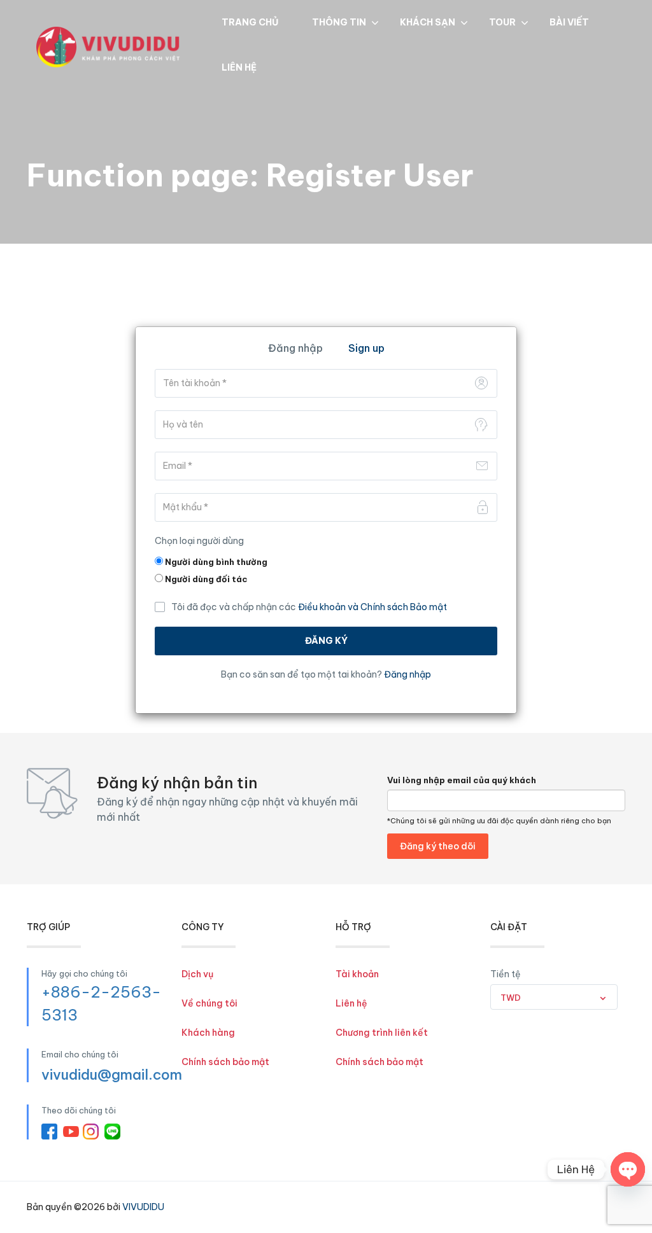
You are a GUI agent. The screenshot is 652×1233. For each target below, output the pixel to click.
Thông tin (339, 22)
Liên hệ (239, 67)
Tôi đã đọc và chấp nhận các (309, 607)
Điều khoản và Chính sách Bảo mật (372, 607)
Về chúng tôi (209, 1003)
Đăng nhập (295, 348)
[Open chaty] (628, 1169)
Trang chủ (250, 22)
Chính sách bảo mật (225, 1062)
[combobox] (554, 997)
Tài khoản (357, 974)
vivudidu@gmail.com (111, 1074)
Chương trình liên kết (382, 1032)
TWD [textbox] (510, 998)
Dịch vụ (197, 974)
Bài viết (569, 22)
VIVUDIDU (143, 1207)
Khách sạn (427, 22)
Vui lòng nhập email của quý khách (461, 780)
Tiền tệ (505, 974)
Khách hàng (208, 1032)
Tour (502, 22)
